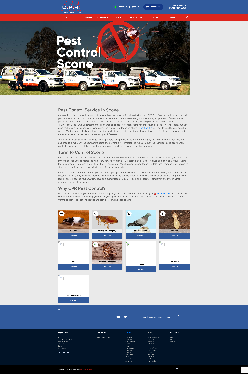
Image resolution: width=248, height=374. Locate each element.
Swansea (151, 357)
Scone (150, 352)
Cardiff (127, 344)
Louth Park (151, 339)
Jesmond (128, 361)
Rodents (61, 344)
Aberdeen (128, 337)
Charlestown (129, 348)
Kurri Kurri (151, 335)
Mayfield (151, 344)
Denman (128, 352)
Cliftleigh (128, 350)
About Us (120, 17)
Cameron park (130, 342)
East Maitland (130, 355)
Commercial (103, 17)
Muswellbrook (153, 348)
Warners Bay (152, 361)
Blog (155, 17)
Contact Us (174, 342)
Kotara (150, 333)
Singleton (151, 354)
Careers (173, 17)
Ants (59, 337)
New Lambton (152, 350)
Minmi (150, 346)
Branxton (128, 339)
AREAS (128, 333)
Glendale (128, 359)
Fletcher (128, 357)
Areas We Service (138, 17)
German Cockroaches (65, 339)
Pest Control (86, 17)
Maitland (151, 341)
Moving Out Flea (63, 342)
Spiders (60, 346)
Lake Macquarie (153, 337)
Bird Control (62, 348)
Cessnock (128, 346)
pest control (147, 128)
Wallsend (151, 359)
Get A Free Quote (153, 7)
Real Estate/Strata (103, 337)
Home (68, 17)
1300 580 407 (164, 193)
